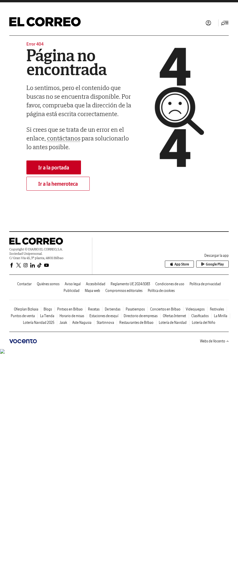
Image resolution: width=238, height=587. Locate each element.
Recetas (94, 309)
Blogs (48, 309)
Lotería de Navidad (173, 322)
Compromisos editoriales (124, 290)
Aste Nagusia (81, 322)
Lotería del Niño (203, 322)
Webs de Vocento (212, 341)
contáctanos (63, 138)
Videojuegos (195, 309)
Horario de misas (71, 316)
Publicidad (72, 290)
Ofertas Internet (174, 316)
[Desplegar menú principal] (225, 22)
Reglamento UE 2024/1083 (130, 284)
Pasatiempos (135, 309)
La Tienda (47, 316)
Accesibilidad (95, 284)
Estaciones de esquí (103, 316)
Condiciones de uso (169, 284)
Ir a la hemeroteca (58, 183)
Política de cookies (161, 290)
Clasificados (200, 316)
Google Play (215, 264)
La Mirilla (220, 316)
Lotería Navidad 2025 (38, 322)
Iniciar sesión (208, 22)
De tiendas (112, 309)
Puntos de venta (23, 316)
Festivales (217, 309)
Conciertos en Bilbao (165, 309)
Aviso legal (73, 284)
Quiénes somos (48, 284)
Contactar (24, 284)
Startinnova (105, 322)
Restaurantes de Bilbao (136, 322)
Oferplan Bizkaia (26, 309)
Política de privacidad (205, 284)
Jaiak (63, 322)
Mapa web (92, 290)
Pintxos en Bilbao (70, 309)
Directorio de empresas (141, 316)
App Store (181, 264)
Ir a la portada (53, 167)
